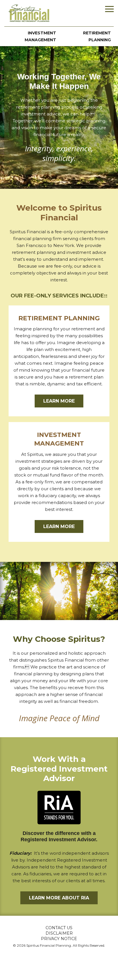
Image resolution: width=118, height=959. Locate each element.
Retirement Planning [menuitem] (97, 36)
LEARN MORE (59, 401)
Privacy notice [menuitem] (59, 939)
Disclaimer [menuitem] (59, 933)
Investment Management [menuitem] (40, 36)
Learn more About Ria (59, 898)
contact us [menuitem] (59, 928)
